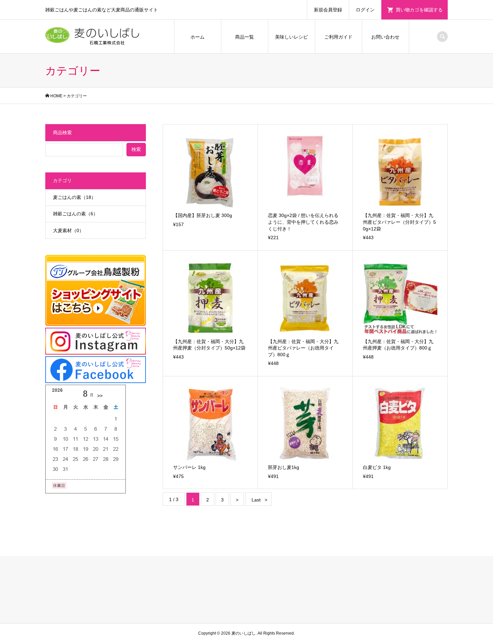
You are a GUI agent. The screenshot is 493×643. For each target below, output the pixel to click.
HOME (56, 96)
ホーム (197, 37)
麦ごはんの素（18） (74, 197)
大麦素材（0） (68, 230)
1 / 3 (173, 499)
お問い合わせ (385, 37)
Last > (259, 499)
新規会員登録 (328, 9)
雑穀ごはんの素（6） (75, 213)
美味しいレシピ (291, 37)
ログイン (365, 9)
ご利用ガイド (338, 37)
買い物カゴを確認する (419, 9)
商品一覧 (244, 37)
